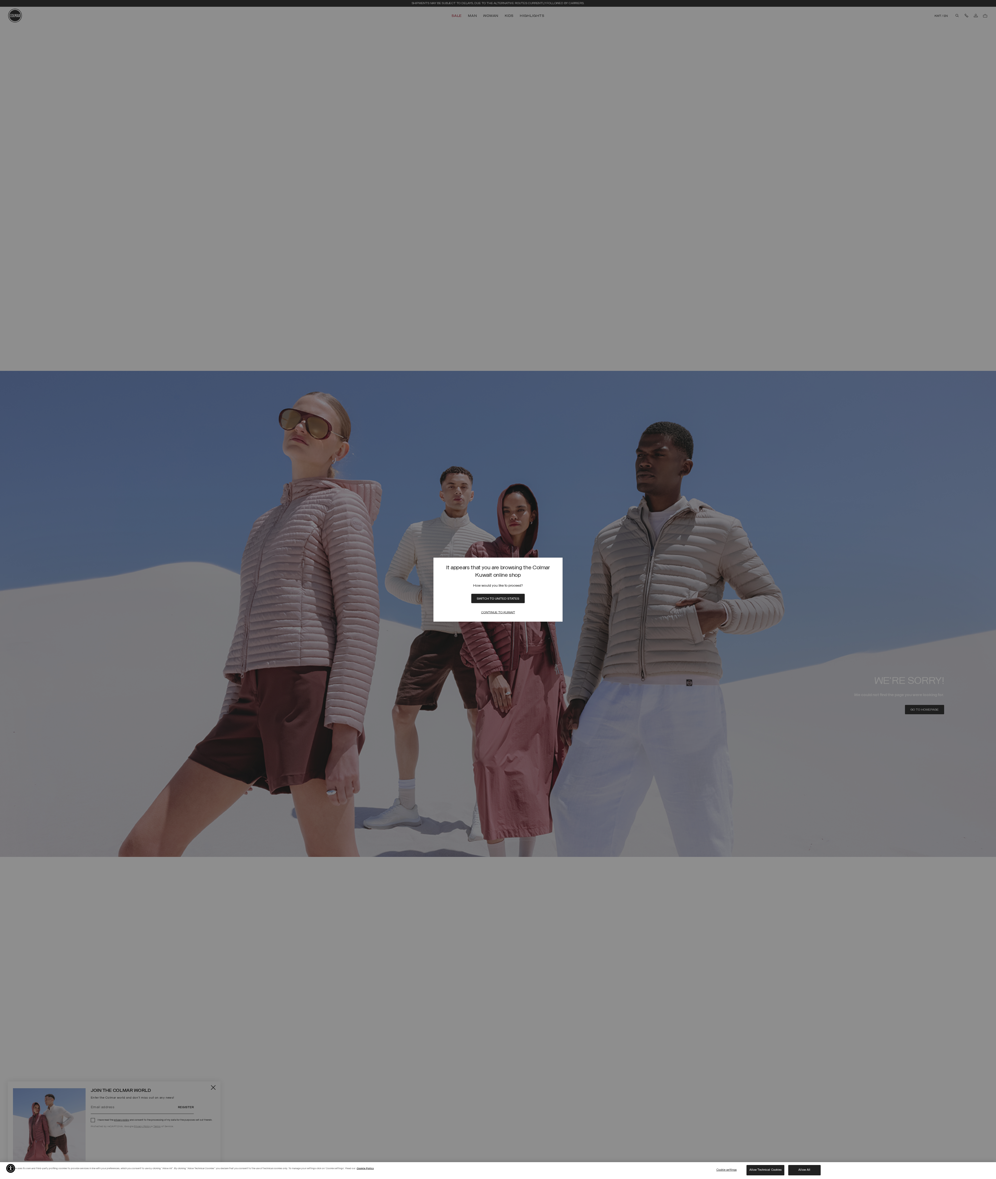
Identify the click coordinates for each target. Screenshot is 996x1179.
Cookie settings (726, 1169)
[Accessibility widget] (10, 1168)
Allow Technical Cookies (765, 1169)
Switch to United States (498, 598)
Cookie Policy (365, 1168)
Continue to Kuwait (498, 612)
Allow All (804, 1169)
